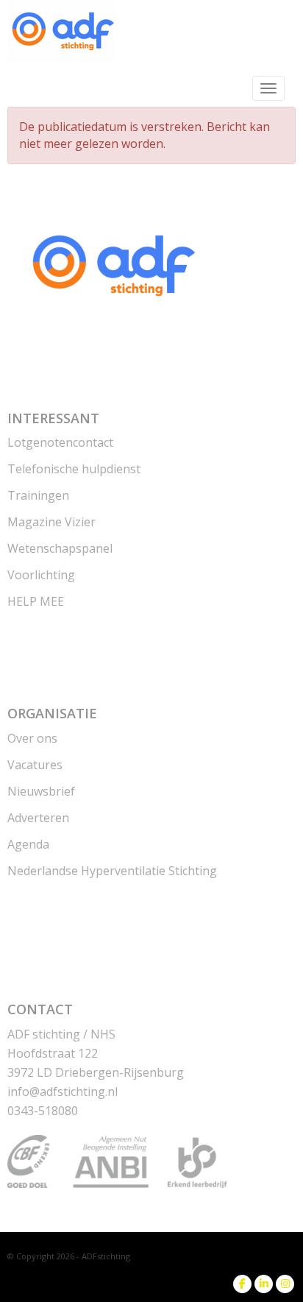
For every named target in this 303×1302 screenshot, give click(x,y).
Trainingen (38, 495)
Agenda (28, 844)
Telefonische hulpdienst (73, 469)
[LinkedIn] (263, 1283)
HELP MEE (35, 601)
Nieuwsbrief (41, 791)
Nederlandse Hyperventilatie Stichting (112, 871)
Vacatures (35, 765)
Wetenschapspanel (60, 548)
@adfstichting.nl (62, 1091)
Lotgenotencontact (60, 442)
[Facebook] (242, 1283)
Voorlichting (41, 575)
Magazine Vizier (51, 522)
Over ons (32, 738)
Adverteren (38, 818)
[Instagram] (285, 1283)
